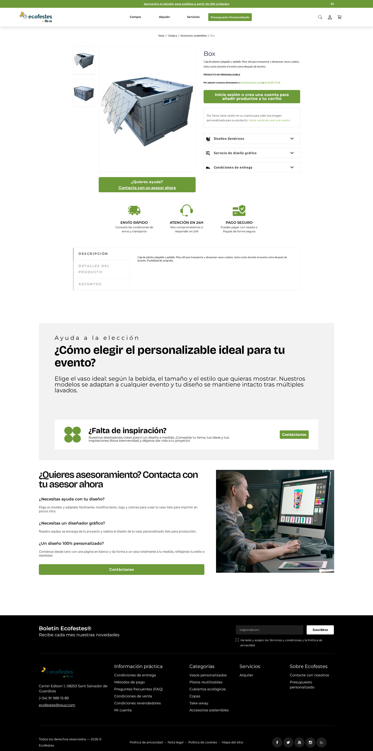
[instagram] (310, 742)
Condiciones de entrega (233, 167)
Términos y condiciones (285, 640)
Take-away (198, 703)
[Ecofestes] (35, 17)
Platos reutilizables (205, 682)
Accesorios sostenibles (209, 710)
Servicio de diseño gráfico (235, 153)
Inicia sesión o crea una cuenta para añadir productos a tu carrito (252, 96)
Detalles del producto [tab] (94, 269)
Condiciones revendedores (137, 703)
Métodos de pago (129, 682)
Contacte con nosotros (309, 675)
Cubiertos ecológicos (207, 689)
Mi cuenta (123, 710)
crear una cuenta (279, 120)
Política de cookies (202, 742)
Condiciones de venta (133, 696)
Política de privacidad (146, 742)
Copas (194, 696)
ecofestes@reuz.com (251, 82)
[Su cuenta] (330, 17)
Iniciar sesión (257, 120)
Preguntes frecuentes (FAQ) (138, 689)
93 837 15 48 (274, 82)
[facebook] (277, 742)
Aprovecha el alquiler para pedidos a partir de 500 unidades (186, 4)
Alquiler (246, 675)
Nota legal (175, 742)
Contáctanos (294, 434)
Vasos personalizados (208, 675)
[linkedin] (321, 742)
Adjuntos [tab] (90, 284)
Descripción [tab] (93, 254)
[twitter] (288, 742)
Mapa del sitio (232, 742)
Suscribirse (320, 630)
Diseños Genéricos (229, 139)
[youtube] (299, 742)
